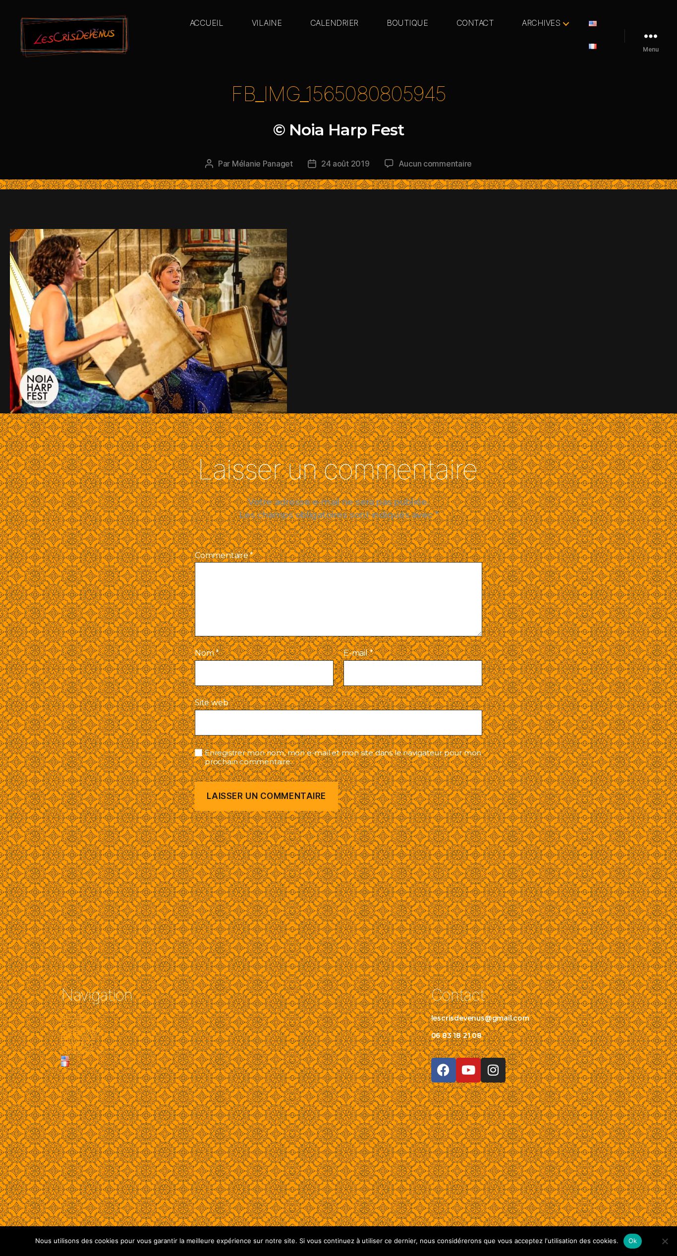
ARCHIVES (541, 23)
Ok (632, 1241)
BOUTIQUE (407, 23)
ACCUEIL (207, 23)
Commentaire (224, 555)
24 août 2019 (345, 164)
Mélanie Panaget (262, 164)
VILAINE (267, 23)
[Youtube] (468, 1070)
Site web (211, 702)
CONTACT (475, 23)
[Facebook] (443, 1070)
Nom (207, 653)
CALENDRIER (334, 23)
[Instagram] (493, 1070)
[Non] (665, 1241)
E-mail (358, 653)
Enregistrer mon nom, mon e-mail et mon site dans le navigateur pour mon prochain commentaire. (343, 757)
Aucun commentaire (435, 164)
